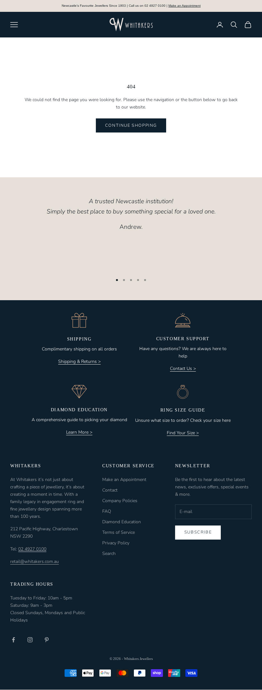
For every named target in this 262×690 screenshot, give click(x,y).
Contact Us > (183, 368)
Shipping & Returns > (79, 361)
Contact (110, 490)
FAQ (106, 511)
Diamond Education (121, 522)
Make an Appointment (184, 5)
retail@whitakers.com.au (34, 561)
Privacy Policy (115, 543)
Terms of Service (118, 532)
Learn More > (79, 432)
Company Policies (119, 501)
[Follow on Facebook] (13, 640)
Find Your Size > (183, 433)
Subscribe (198, 532)
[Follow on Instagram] (30, 640)
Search (109, 553)
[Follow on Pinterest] (46, 640)
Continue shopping (131, 125)
